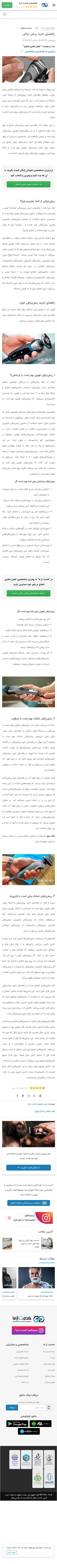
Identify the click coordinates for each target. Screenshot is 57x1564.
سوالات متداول (50, 1376)
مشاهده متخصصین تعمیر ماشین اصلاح (28, 593)
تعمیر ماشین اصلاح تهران (45, 1111)
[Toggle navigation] (4, 14)
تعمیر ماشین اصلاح (32, 46)
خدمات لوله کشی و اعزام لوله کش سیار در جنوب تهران (29, 1243)
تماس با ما (51, 1370)
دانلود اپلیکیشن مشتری (21, 1364)
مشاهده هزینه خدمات (21, 1357)
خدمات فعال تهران (22, 1351)
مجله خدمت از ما (48, 28)
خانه (36, 28)
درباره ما (52, 1357)
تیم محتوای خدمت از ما (37, 1104)
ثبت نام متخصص (23, 1370)
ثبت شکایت (25, 1382)
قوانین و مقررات (49, 1382)
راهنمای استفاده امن (22, 1376)
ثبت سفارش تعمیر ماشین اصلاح (29, 184)
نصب (7, 5)
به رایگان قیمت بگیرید (30, 1167)
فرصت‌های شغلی (49, 1364)
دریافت (12, 1407)
